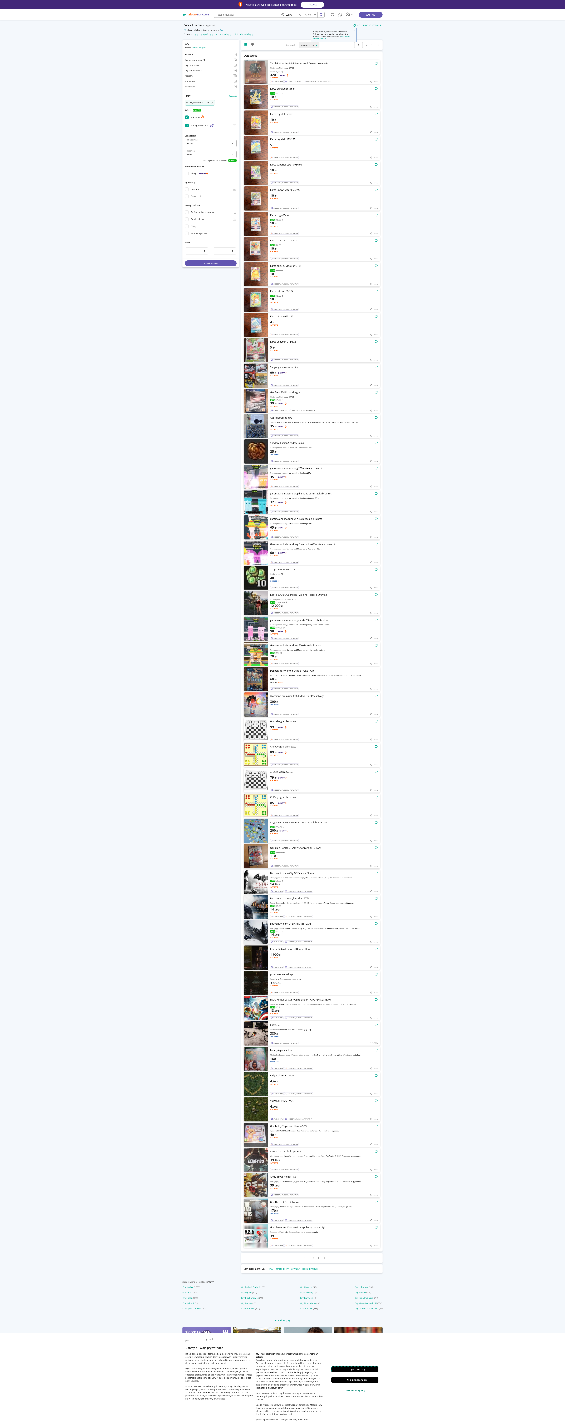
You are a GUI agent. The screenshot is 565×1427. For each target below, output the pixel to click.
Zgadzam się (357, 1369)
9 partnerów (223, 1392)
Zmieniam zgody (354, 1390)
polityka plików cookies (267, 1419)
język (211, 1339)
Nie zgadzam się (357, 1379)
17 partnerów (231, 1389)
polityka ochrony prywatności (295, 1419)
